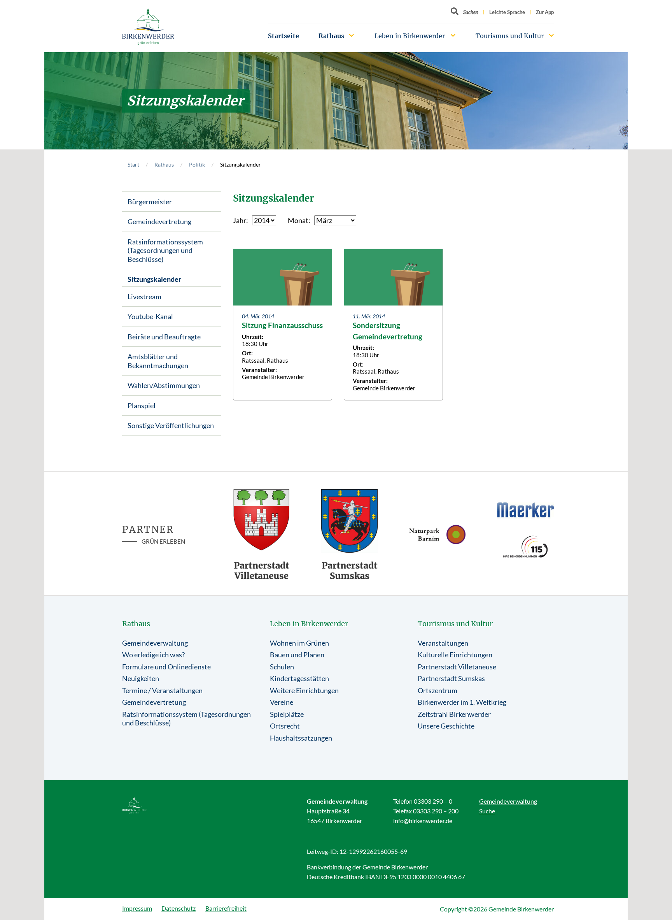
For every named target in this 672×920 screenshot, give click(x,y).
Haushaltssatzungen (301, 738)
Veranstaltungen (443, 643)
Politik (197, 164)
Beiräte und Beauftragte (164, 336)
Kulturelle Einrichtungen (455, 654)
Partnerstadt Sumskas (451, 678)
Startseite (283, 36)
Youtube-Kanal (150, 316)
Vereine (281, 702)
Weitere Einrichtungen (304, 690)
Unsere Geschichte (446, 726)
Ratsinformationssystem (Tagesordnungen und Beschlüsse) (165, 250)
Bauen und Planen (297, 654)
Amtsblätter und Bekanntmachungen (158, 361)
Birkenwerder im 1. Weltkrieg (462, 702)
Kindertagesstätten (299, 678)
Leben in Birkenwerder (409, 36)
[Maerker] (525, 509)
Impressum (137, 908)
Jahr (239, 220)
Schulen (282, 666)
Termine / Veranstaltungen (162, 690)
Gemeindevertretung (159, 221)
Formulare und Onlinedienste (166, 666)
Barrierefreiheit (226, 908)
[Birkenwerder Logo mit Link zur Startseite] (148, 26)
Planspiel (142, 405)
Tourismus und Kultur (510, 36)
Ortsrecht (285, 726)
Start (133, 164)
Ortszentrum (437, 690)
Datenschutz (178, 908)
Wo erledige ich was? (153, 654)
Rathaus (331, 36)
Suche (487, 811)
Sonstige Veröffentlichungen (171, 425)
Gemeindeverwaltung (155, 643)
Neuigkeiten (140, 678)
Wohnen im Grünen (299, 643)
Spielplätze (287, 714)
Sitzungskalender (154, 279)
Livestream (144, 296)
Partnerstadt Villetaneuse (457, 666)
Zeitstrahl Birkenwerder (454, 714)
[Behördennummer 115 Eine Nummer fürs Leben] (525, 547)
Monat (298, 220)
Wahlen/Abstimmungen (164, 385)
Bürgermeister (150, 201)
